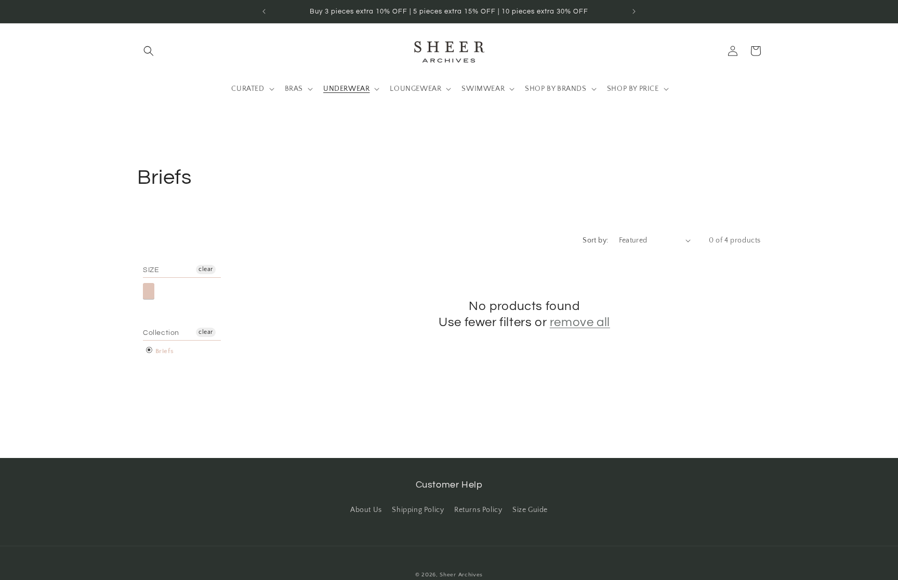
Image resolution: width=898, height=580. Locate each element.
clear (206, 269)
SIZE (151, 270)
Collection (161, 332)
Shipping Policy (418, 510)
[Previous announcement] (264, 11)
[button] (148, 50)
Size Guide (530, 510)
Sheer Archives (461, 575)
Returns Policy (478, 510)
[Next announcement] (634, 11)
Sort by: (595, 240)
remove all (580, 322)
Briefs (163, 351)
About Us (366, 510)
